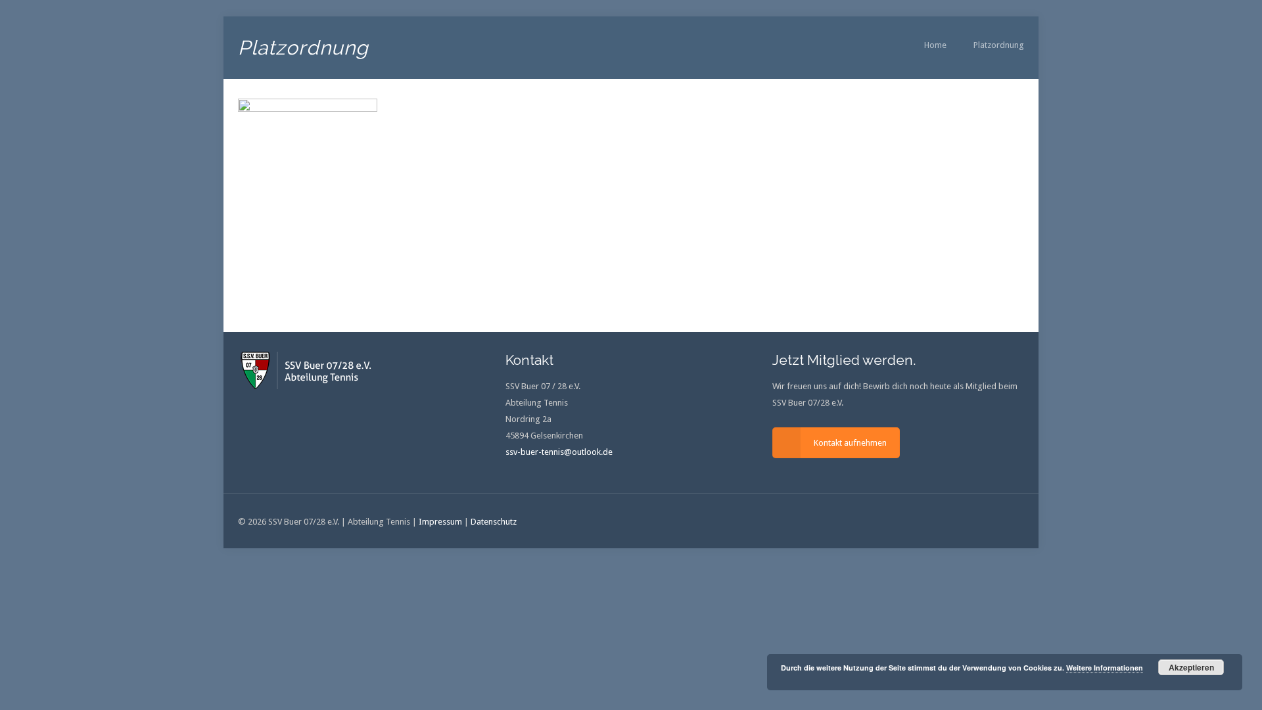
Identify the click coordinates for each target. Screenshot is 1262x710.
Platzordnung (998, 45)
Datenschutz (494, 522)
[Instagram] (976, 521)
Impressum (440, 522)
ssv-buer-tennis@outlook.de (559, 452)
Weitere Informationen (1104, 668)
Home (935, 45)
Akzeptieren (1191, 667)
